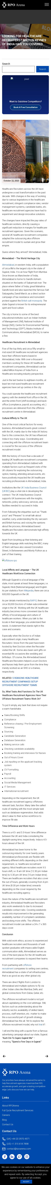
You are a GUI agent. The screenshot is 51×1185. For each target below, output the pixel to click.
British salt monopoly (31, 300)
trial (40, 1024)
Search (6, 63)
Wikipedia (28, 590)
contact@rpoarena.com (19, 1148)
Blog (4, 1119)
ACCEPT (26, 1181)
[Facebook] (4, 1156)
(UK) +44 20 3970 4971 (18, 1138)
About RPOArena (10, 1105)
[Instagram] (26, 1156)
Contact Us (7, 1124)
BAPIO (33, 600)
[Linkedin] (12, 1156)
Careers (6, 1115)
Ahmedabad (8, 264)
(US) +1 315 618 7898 (17, 1143)
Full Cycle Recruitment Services (17, 1110)
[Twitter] (19, 1156)
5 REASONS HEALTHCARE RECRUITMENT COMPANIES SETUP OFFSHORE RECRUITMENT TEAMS (20, 682)
